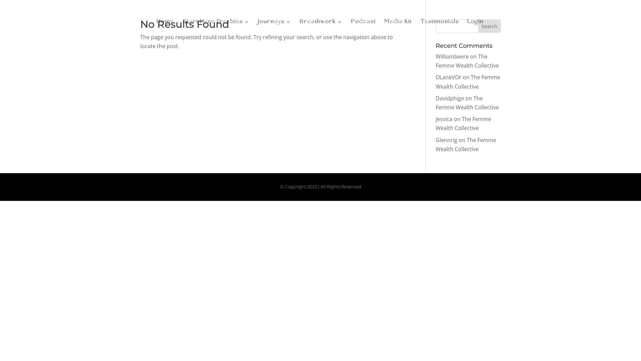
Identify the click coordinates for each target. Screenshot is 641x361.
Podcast (363, 21)
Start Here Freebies (213, 21)
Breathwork (318, 21)
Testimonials (439, 21)
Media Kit (398, 21)
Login (475, 21)
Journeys (271, 21)
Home (165, 21)
